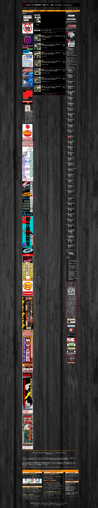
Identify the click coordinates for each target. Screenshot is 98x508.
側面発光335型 (45, 458)
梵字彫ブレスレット (70, 118)
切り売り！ (66, 459)
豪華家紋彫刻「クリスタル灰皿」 (71, 251)
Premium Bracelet (69, 173)
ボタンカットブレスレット (71, 157)
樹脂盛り (68, 47)
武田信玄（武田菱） (70, 57)
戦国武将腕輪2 (69, 74)
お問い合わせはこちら (70, 490)
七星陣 (68, 256)
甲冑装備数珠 (39, 464)
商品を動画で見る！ (72, 273)
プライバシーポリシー (70, 478)
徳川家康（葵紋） (70, 54)
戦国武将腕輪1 (69, 69)
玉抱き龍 (37, 24)
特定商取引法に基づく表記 (35, 503)
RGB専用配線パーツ (66, 458)
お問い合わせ (74, 10)
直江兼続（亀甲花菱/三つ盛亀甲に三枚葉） (71, 62)
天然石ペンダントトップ (71, 190)
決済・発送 (63, 10)
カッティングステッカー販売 (27, 467)
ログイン (54, 10)
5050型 (30, 458)
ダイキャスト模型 (44, 467)
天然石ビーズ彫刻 (25, 462)
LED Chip (62, 459)
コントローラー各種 (48, 459)
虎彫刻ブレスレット (70, 224)
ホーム (35, 12)
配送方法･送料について (54, 503)
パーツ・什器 (69, 135)
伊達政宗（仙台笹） (70, 66)
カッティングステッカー (71, 244)
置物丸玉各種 (69, 146)
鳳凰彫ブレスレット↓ (70, 213)
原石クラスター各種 (70, 140)
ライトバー (36, 459)
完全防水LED (31, 459)
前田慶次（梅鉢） (70, 60)
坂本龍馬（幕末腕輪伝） (71, 91)
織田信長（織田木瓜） (71, 52)
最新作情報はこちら (71, 354)
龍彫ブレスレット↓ (70, 202)
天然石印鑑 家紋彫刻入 (71, 229)
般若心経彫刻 (69, 96)
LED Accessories (59, 458)
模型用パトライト (58, 467)
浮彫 (67, 80)
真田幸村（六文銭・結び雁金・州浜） (71, 65)
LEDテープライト (70, 39)
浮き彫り (54, 462)
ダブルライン (54, 458)
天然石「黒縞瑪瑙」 (70, 235)
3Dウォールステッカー (37, 467)
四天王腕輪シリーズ (70, 85)
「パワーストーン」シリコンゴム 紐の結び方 (73, 261)
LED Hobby (59, 459)
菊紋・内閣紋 (69, 102)
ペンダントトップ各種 (56, 463)
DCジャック (26, 459)
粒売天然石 (69, 129)
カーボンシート (65, 467)
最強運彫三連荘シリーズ (71, 162)
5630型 (32, 458)
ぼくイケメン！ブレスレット (71, 196)
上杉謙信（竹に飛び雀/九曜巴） (71, 56)
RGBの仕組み (71, 274)
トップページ (28, 10)
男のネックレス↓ (70, 179)
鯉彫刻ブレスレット (70, 208)
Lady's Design (69, 151)
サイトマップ (71, 270)
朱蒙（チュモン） (70, 124)
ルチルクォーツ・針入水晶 (71, 168)
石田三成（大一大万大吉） (71, 59)
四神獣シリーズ (69, 107)
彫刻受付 (46, 10)
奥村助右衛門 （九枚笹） (71, 68)
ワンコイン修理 (44, 464)
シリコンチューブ (41, 459)
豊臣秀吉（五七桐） (70, 51)
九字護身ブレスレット (71, 113)
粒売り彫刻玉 (28, 463)
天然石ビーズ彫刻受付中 (71, 31)
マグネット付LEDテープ (38, 458)
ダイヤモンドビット (51, 467)
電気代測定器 (54, 459)
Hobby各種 (69, 239)
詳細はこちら (25, 483)
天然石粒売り (58, 462)
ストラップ (39, 12)
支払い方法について (45, 503)
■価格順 (46, 30)
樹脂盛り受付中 (32, 462)
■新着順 (50, 30)
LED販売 (38, 10)
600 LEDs (50, 458)
